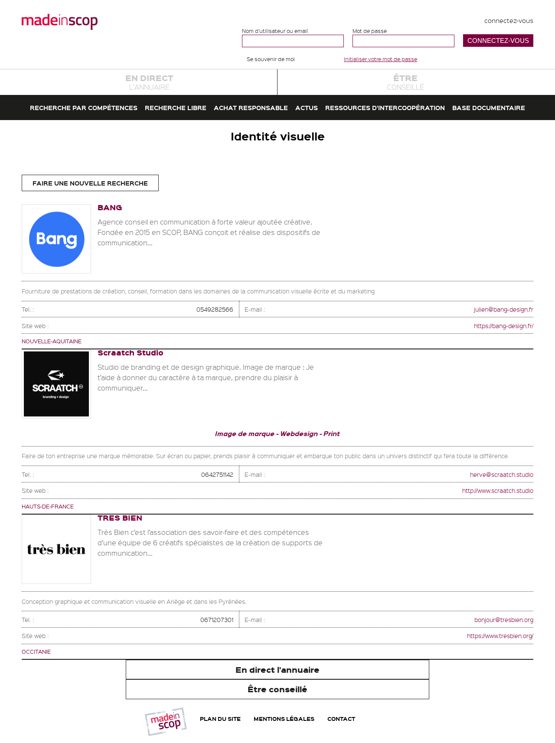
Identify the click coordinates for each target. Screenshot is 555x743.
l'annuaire (149, 81)
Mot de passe (370, 31)
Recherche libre (175, 107)
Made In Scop (60, 21)
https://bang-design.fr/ (503, 325)
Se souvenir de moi (271, 58)
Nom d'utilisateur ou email (275, 31)
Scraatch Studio (130, 352)
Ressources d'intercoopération (385, 107)
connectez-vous (508, 20)
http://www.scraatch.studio (497, 490)
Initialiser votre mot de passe (380, 58)
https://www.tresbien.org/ (500, 635)
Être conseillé (277, 689)
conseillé (405, 81)
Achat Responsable (251, 107)
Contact (341, 718)
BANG (110, 207)
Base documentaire (488, 107)
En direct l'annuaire (277, 669)
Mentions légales (284, 718)
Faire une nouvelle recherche (90, 183)
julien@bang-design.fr (503, 309)
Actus (306, 107)
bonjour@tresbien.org (503, 619)
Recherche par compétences (83, 107)
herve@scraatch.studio (501, 474)
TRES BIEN (120, 517)
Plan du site (220, 718)
